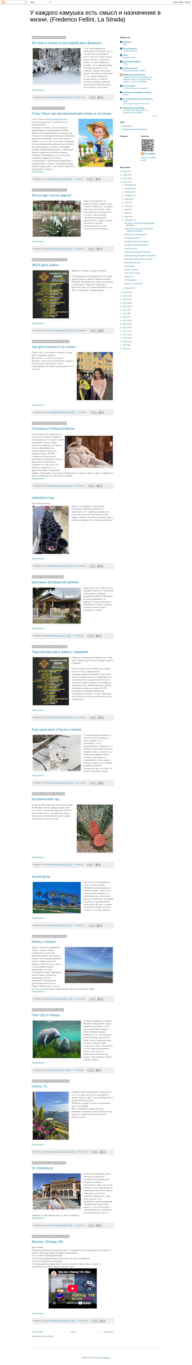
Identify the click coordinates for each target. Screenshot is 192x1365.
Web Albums (127, 126)
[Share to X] (96, 97)
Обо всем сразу (129, 57)
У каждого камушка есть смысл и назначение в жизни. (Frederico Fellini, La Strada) (95, 16)
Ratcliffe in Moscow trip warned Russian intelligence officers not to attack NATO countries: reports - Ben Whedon (137, 79)
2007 (125, 345)
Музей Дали (41, 876)
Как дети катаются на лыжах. (54, 347)
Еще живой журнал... (132, 62)
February (129, 220)
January (128, 288)
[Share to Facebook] (99, 97)
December (129, 185)
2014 (125, 321)
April (127, 213)
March (127, 217)
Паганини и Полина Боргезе (53, 428)
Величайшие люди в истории (134, 70)
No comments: (80, 97)
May (127, 210)
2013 (125, 324)
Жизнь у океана (44, 941)
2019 (125, 303)
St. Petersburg (42, 1168)
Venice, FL (39, 1086)
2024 (125, 178)
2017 (125, 310)
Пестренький (129, 86)
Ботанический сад (45, 799)
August (128, 199)
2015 (125, 317)
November (129, 189)
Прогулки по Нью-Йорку (133, 108)
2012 (125, 327)
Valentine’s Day (43, 498)
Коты (125, 44)
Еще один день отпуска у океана (56, 729)
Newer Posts (38, 1332)
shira (125, 55)
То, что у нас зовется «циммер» (135, 88)
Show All (155, 116)
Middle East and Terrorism (134, 75)
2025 (125, 175)
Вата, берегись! (130, 49)
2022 (125, 292)
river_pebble (149, 154)
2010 (125, 334)
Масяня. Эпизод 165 (47, 1241)
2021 (125, 296)
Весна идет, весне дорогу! (51, 195)
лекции (125, 95)
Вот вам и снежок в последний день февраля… (68, 43)
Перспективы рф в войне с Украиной (60, 652)
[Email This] (90, 97)
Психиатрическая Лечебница (134, 129)
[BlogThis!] (93, 97)
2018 (125, 306)
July (127, 202)
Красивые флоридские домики (55, 582)
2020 (125, 299)
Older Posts (108, 1332)
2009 (125, 338)
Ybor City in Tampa (45, 1015)
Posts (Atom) (48, 1336)
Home (73, 1332)
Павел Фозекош (130, 68)
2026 (125, 171)
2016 (125, 313)
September (129, 195)
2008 (125, 342)
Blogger (107, 1358)
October (128, 192)
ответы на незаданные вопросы (137, 92)
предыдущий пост (59, 119)
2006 (125, 349)
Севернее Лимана (130, 51)
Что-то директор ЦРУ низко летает (136, 104)
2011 (125, 331)
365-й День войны (45, 265)
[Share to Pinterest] (101, 97)
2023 (125, 182)
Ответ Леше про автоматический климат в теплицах (71, 113)
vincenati (127, 42)
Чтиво (125, 64)
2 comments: (79, 179)
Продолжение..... (39, 90)
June (127, 206)
